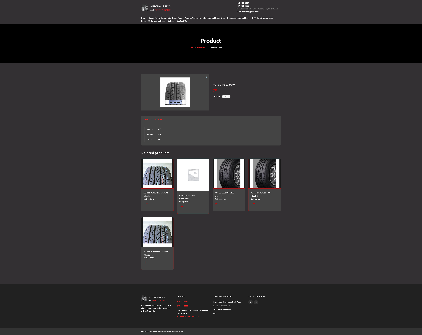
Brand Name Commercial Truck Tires (165, 18)
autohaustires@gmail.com (247, 12)
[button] (206, 77)
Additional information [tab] (152, 119)
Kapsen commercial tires (238, 18)
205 (159, 134)
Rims (143, 21)
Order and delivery (156, 21)
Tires (226, 96)
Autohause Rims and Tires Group (163, 331)
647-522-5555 (242, 6)
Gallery (171, 21)
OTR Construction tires (262, 18)
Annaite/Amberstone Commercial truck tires (205, 18)
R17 (159, 129)
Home (143, 18)
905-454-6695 (242, 3)
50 (159, 140)
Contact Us (182, 21)
